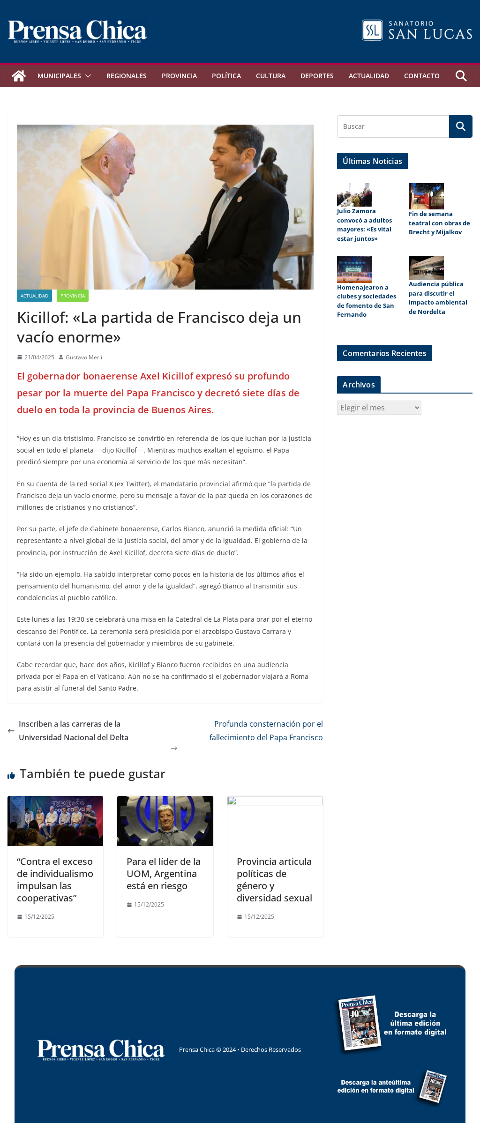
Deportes (317, 75)
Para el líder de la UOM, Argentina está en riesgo (164, 873)
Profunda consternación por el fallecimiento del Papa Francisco (266, 731)
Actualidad (369, 75)
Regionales (126, 75)
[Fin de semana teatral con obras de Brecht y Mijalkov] (426, 196)
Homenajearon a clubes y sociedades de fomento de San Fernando (366, 301)
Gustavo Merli (84, 357)
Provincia (179, 75)
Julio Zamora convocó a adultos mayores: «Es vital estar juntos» (364, 225)
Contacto (422, 75)
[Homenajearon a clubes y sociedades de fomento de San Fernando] (354, 269)
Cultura (270, 75)
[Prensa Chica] (19, 76)
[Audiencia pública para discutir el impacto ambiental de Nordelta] (426, 268)
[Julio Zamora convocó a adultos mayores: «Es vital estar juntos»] (354, 195)
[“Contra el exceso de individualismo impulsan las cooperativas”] (55, 802)
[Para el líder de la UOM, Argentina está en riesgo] (165, 802)
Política (226, 75)
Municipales (59, 75)
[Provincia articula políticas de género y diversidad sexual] (275, 802)
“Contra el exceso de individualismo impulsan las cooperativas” (55, 879)
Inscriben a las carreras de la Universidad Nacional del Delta (73, 731)
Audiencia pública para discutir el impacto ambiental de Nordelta (438, 298)
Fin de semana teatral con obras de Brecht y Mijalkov (439, 222)
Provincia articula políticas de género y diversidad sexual (274, 879)
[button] (86, 75)
